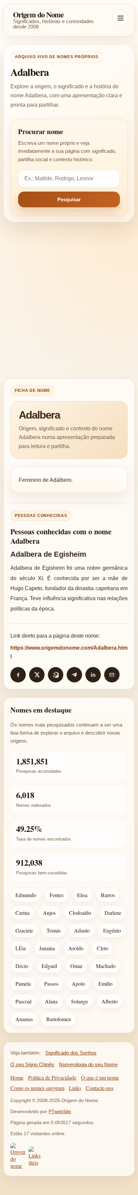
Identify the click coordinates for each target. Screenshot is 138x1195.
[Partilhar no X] (37, 674)
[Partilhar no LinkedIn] (93, 674)
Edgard (49, 965)
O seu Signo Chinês (32, 1064)
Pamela (23, 983)
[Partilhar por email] (112, 674)
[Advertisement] (69, 300)
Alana (51, 1001)
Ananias (24, 1018)
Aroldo (75, 948)
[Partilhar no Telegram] (74, 674)
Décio (21, 965)
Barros (108, 894)
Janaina (47, 948)
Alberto (109, 1001)
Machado (106, 965)
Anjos (49, 912)
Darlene (113, 912)
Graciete (24, 930)
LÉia (20, 948)
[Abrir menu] (120, 18)
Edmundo (25, 894)
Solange (79, 1001)
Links (75, 1087)
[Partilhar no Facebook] (18, 674)
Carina (22, 912)
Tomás (54, 930)
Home (16, 1077)
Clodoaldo (80, 912)
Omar (76, 965)
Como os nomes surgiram (37, 1087)
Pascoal (23, 1001)
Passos (51, 983)
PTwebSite (60, 1111)
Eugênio (112, 930)
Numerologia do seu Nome (88, 1064)
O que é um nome (100, 1077)
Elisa (82, 894)
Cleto (102, 948)
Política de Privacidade (52, 1077)
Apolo (78, 983)
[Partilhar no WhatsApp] (55, 674)
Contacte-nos (100, 1087)
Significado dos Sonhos (70, 1053)
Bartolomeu (58, 1018)
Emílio (105, 983)
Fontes (57, 894)
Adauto (82, 930)
